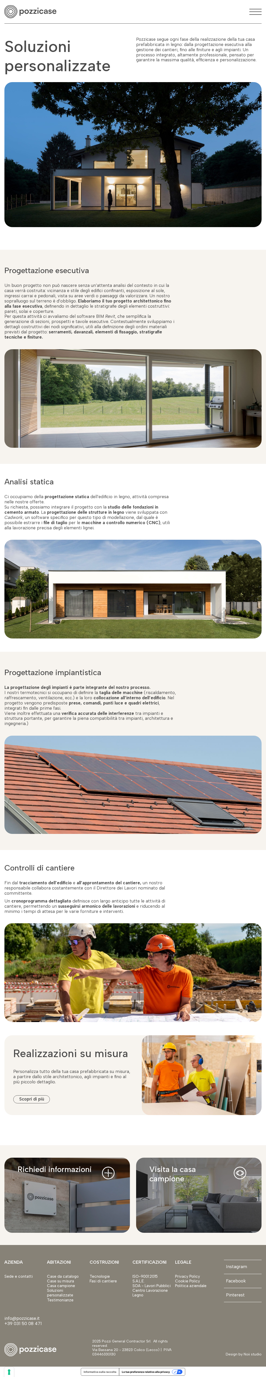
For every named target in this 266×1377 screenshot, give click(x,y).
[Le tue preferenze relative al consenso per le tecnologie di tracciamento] (9, 1372)
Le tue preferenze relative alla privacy (146, 1371)
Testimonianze (60, 1300)
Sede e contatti (18, 1276)
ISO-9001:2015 (145, 1276)
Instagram (236, 1266)
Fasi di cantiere (103, 1281)
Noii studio (252, 1354)
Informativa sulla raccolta (100, 1371)
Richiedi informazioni (55, 1169)
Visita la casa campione (172, 1174)
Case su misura (60, 1281)
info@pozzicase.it (22, 1318)
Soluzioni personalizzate (60, 1292)
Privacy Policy (187, 1276)
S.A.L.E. (138, 1281)
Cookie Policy (187, 1281)
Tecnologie (100, 1276)
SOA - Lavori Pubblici (151, 1285)
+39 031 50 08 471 (23, 1323)
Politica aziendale (191, 1285)
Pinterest (235, 1294)
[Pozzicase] (30, 12)
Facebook (236, 1280)
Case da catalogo (63, 1276)
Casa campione (61, 1285)
